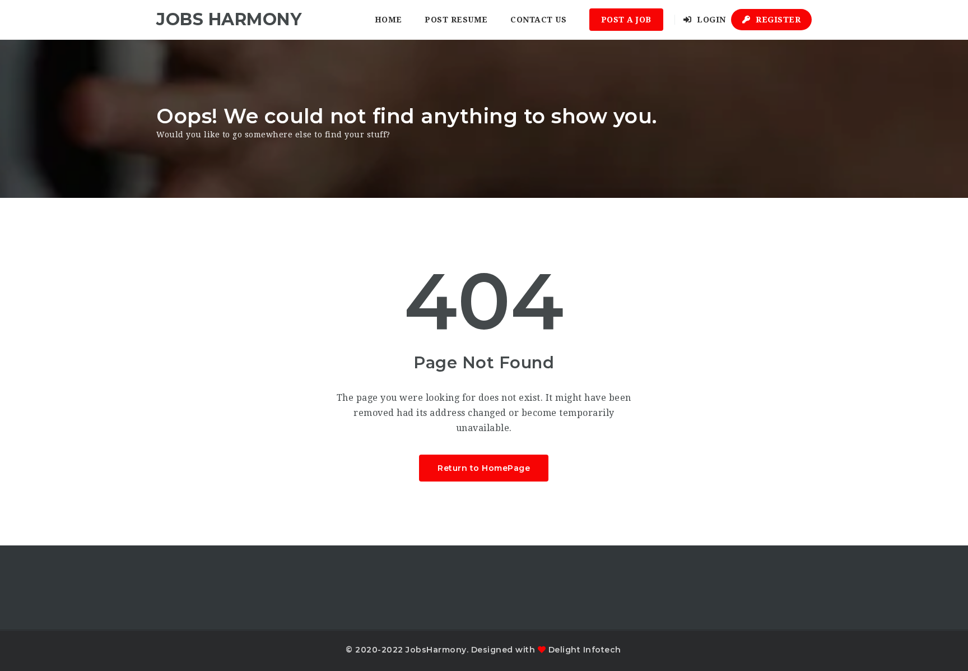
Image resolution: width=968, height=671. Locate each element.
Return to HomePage (484, 468)
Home (388, 19)
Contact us (538, 19)
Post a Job (626, 19)
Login (710, 19)
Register (777, 19)
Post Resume (456, 19)
